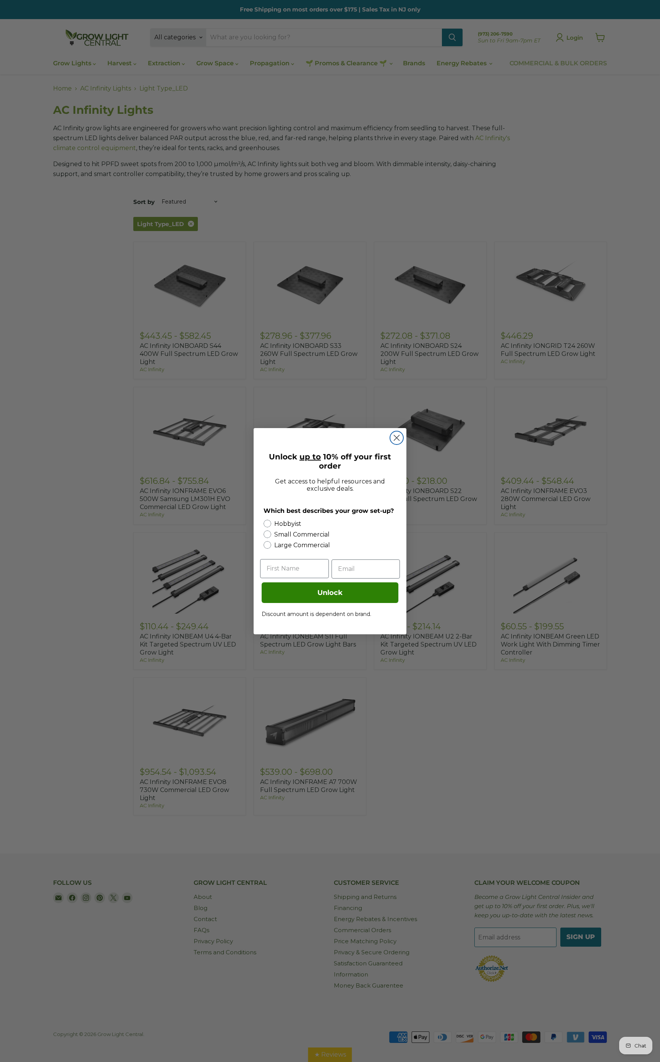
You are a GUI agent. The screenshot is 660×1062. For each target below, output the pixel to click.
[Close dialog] (396, 438)
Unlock (330, 592)
